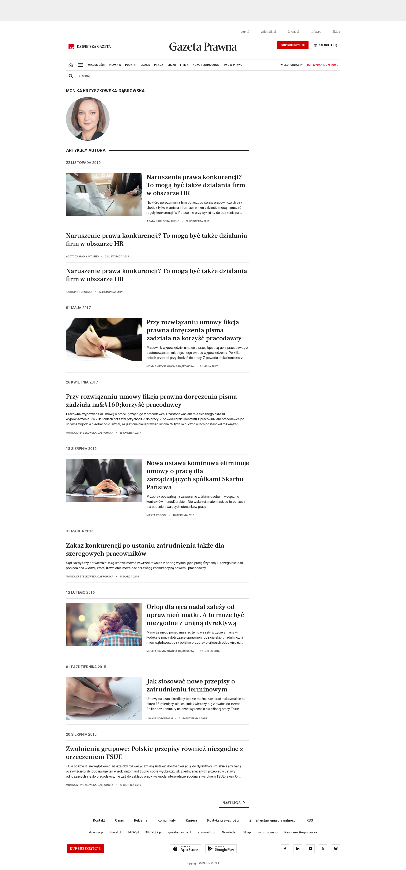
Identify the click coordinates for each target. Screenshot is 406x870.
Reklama (140, 820)
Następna (231, 803)
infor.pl (316, 32)
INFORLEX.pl (153, 832)
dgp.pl (245, 32)
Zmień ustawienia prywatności (272, 820)
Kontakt (99, 820)
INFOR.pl (133, 832)
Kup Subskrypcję (292, 45)
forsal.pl (293, 32)
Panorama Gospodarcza (300, 832)
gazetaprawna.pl (179, 832)
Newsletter (229, 832)
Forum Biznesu (268, 832)
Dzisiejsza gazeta (94, 46)
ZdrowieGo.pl (206, 832)
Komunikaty (167, 820)
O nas (119, 820)
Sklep (336, 32)
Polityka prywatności (223, 820)
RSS (310, 820)
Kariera (191, 820)
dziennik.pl (268, 32)
